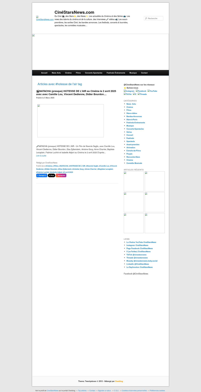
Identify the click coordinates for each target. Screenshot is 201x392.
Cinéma (68, 72)
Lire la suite (41, 155)
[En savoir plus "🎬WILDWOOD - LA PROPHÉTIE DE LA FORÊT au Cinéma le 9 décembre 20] (155, 211)
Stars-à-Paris (131, 119)
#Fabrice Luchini (42, 172)
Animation (130, 147)
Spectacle (130, 141)
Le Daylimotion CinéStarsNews (139, 267)
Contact (144, 72)
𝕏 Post (51, 175)
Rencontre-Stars (133, 157)
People (129, 153)
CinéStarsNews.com (74, 12)
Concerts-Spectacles (135, 128)
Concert (129, 135)
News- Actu (131, 104)
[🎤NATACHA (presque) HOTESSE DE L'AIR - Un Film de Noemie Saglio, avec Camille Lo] (74, 136)
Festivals (130, 138)
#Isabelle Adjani (56, 172)
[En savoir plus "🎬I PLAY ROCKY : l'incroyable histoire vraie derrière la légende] (155, 232)
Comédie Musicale (134, 163)
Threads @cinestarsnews (137, 257)
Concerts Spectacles (93, 72)
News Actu (56, 72)
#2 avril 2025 (68, 172)
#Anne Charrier (91, 169)
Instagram (61, 175)
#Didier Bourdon (50, 169)
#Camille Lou (104, 166)
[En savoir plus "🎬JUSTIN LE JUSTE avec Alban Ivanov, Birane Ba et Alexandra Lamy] (134, 190)
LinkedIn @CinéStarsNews (137, 264)
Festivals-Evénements (135, 122)
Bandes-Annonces (134, 116)
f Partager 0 (41, 175)
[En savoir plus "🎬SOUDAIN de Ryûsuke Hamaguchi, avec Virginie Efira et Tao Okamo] (155, 190)
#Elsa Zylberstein (65, 169)
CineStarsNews (52, 390)
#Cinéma (49, 166)
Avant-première (132, 144)
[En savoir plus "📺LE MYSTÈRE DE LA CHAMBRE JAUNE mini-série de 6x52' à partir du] (134, 211)
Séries (129, 132)
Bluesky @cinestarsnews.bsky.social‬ (142, 260)
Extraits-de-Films (133, 150)
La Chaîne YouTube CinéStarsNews (141, 242)
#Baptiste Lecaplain (105, 169)
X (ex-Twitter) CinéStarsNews (138, 251)
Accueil (44, 72)
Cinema (129, 160)
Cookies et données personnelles (134, 390)
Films (78, 72)
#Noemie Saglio (92, 166)
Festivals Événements (116, 72)
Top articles (82, 390)
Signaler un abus (104, 390)
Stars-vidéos (131, 113)
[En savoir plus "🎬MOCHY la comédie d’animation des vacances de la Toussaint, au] (134, 232)
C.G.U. (116, 390)
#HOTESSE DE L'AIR (77, 166)
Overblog (119, 381)
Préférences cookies (157, 390)
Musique (133, 72)
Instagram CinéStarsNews (137, 245)
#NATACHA (63, 166)
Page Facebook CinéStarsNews (139, 248)
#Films (56, 166)
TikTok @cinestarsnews (136, 254)
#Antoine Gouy (78, 169)
